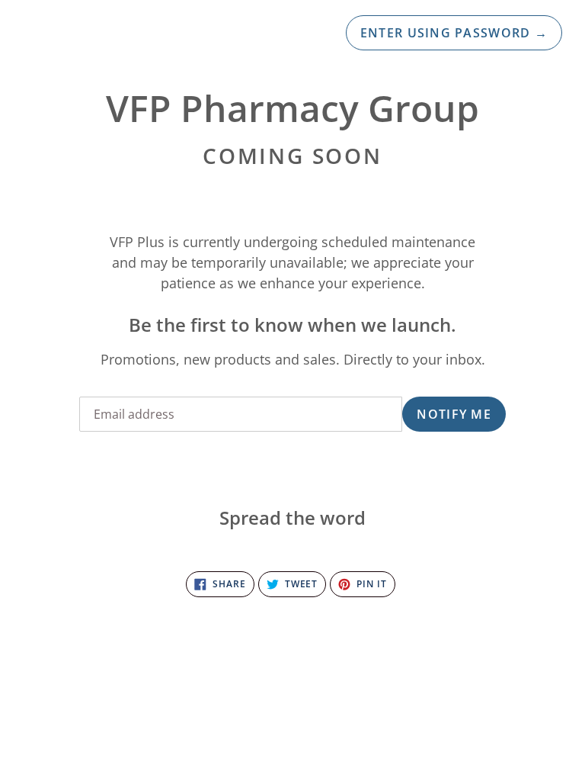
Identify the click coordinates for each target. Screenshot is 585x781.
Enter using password (454, 32)
